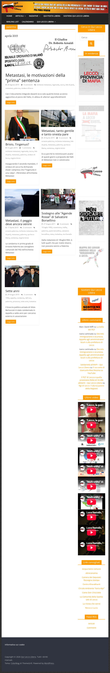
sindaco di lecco (27, 88)
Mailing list (12, 21)
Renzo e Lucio (91, 608)
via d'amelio (67, 234)
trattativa (58, 234)
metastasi (9, 88)
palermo (17, 88)
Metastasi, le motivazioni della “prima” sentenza (35, 77)
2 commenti (27, 227)
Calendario (28, 21)
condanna (20, 298)
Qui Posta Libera (51, 16)
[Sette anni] (22, 267)
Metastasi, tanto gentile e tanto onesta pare (58, 132)
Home (9, 16)
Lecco (62, 85)
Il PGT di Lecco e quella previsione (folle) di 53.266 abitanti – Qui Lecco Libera (90, 380)
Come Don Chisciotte (91, 592)
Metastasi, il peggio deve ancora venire (19, 222)
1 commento (26, 148)
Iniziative (33, 16)
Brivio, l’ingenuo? (17, 144)
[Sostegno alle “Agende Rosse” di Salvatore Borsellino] (58, 190)
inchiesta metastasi (44, 85)
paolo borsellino (55, 231)
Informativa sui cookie (15, 644)
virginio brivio (15, 158)
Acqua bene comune (91, 569)
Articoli (19, 16)
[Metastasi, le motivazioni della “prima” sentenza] (40, 33)
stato (52, 234)
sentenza (50, 148)
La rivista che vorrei (91, 603)
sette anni (24, 301)
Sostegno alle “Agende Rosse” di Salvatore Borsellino (57, 216)
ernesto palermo (48, 141)
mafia (65, 227)
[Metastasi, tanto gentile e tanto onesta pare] (58, 111)
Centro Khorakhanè (91, 584)
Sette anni (12, 291)
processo (16, 301)
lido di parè (70, 85)
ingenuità (55, 85)
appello (13, 298)
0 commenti (27, 85)
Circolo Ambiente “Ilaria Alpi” (91, 588)
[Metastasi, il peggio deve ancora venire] (22, 190)
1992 (7, 298)
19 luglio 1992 (47, 227)
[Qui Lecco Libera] (55, 2)
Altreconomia (92, 573)
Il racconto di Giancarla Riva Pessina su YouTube (92, 370)
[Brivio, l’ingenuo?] (22, 111)
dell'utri (28, 298)
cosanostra (57, 227)
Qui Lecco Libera (45, 21)
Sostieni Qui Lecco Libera (76, 16)
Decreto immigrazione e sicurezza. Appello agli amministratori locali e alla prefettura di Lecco (91, 339)
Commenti (91, 627)
